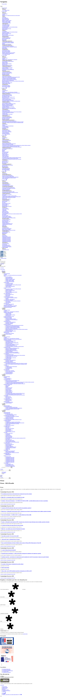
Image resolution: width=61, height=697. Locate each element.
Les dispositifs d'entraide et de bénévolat (7, 100)
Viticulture (4, 123)
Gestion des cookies (5, 687)
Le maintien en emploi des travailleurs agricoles (8, 78)
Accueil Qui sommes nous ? (6, 200)
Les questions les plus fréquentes (6, 246)
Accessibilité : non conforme (6, 690)
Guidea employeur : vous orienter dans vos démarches (9, 92)
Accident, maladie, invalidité (6, 83)
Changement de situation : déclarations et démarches (9, 46)
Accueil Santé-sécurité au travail (6, 116)
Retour (5, 9)
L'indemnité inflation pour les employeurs (11, 350)
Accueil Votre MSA (5, 182)
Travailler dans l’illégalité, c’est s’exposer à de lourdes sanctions (15, 346)
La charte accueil (4, 244)
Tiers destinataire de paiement (6, 164)
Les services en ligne (5, 141)
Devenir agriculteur (5, 62)
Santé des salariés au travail (9, 354)
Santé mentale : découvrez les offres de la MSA (8, 217)
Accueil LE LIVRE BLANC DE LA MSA (8, 191)
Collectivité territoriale (5, 139)
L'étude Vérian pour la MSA (10, 417)
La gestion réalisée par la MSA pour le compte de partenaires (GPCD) (12, 213)
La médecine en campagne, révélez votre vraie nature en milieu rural (15, 383)
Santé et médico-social (9, 437)
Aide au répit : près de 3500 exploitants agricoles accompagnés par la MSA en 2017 (16, 570)
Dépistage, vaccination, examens (6, 20)
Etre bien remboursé (8, 276)
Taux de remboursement (5, 18)
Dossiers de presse (8, 456)
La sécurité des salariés (5, 127)
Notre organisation (8, 429)
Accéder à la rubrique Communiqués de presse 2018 (7, 574)
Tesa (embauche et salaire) (6, 96)
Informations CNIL (5, 232)
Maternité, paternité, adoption (6, 21)
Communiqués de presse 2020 (10, 460)
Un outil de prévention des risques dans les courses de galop (12, 525)
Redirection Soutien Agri (5, 81)
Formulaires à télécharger (5, 222)
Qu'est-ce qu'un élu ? (5, 178)
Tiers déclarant (6, 395)
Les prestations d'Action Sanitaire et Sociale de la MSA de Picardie (11, 157)
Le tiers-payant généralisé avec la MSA (7, 144)
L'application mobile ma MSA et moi (7, 223)
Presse (4, 234)
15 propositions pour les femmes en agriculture (8, 188)
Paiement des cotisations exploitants (7, 68)
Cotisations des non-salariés (6, 66)
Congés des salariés (8, 358)
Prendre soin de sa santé (5, 19)
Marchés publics (4, 233)
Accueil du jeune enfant (5, 26)
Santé (3, 16)
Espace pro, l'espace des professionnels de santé (9, 143)
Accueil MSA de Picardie (5, 10)
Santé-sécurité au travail (6, 71)
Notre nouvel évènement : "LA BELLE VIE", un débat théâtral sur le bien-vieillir (16, 514)
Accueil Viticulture (4, 124)
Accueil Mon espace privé (6, 50)
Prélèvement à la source (9, 343)
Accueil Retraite (4, 31)
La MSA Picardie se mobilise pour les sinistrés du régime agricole (11, 196)
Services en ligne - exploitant (10, 333)
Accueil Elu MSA (4, 173)
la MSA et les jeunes (5, 211)
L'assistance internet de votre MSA (7, 224)
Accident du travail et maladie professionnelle (8, 98)
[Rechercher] (12, 467)
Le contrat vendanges (5, 126)
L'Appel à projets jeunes (9, 391)
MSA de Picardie (4, 201)
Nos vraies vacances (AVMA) (6, 216)
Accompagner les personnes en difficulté (8, 42)
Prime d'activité (4, 39)
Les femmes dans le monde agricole (7, 186)
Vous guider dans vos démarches (7, 45)
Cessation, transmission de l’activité (7, 65)
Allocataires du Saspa (9, 292)
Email (1, 621)
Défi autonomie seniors (9, 387)
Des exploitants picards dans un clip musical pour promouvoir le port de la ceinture (16, 493)
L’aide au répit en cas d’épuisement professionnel (9, 77)
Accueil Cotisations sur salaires (6, 102)
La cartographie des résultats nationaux (7, 185)
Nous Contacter (5, 242)
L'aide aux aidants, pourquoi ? (10, 425)
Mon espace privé (5, 49)
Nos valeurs (3, 202)
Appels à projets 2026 (5, 156)
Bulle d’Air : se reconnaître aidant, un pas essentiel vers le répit (12, 497)
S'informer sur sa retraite (5, 32)
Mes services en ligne (5, 162)
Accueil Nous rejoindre (5, 227)
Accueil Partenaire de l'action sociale (7, 148)
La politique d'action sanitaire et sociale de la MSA (9, 195)
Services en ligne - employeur (10, 370)
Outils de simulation (8, 445)
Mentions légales (4, 686)
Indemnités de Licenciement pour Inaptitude (8, 107)
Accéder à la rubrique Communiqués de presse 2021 (7, 546)
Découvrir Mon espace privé (6, 221)
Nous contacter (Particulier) (6, 51)
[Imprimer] (1, 476)
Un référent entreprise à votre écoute (7, 114)
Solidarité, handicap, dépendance (8, 296)
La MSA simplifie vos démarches (10, 441)
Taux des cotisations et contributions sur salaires (9, 103)
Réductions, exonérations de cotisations (7, 104)
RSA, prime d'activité (7, 293)
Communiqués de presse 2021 (6, 239)
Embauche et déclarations (6, 93)
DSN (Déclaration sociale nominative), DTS (12, 342)
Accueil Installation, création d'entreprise (8, 61)
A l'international (4, 210)
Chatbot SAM (4, 225)
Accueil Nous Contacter (5, 243)
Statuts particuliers (4, 48)
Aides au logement (4, 29)
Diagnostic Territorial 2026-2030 (6, 206)
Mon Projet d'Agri (4, 64)
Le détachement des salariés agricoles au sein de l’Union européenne (11, 111)
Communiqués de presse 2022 (6, 238)
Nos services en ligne (5, 218)
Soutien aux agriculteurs (6, 75)
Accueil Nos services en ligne (6, 219)
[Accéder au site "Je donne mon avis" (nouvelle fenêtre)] (7, 662)
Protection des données (5, 689)
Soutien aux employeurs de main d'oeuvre (10, 362)
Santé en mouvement (5, 567)
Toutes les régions (4, 688)
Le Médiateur (4, 691)
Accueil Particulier (4, 13)
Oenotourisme (4, 128)
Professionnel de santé (7, 379)
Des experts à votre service (6, 73)
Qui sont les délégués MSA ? (6, 174)
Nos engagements (4, 205)
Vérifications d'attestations (6, 133)
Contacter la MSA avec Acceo (6, 245)
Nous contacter (4, 149)
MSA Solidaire (4, 214)
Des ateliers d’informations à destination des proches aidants (12, 564)
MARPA (7, 386)
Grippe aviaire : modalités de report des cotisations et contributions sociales (12, 122)
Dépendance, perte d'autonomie (6, 44)
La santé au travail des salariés (6, 22)
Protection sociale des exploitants (6, 63)
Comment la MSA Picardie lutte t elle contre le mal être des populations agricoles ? (16, 507)
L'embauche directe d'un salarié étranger (11, 366)
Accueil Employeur (5, 90)
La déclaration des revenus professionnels (8, 69)
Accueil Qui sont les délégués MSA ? (7, 175)
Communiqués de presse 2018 (6, 240)
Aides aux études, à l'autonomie (6, 28)
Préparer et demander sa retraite (6, 33)
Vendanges (7, 365)
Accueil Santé (4, 17)
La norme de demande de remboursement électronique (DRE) (11, 146)
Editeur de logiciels (5, 167)
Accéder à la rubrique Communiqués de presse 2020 (7, 560)
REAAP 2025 (8, 421)
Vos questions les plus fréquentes (6, 228)
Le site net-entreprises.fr (5, 132)
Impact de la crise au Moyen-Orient (7, 82)
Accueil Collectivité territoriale (6, 140)
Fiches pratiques (4, 47)
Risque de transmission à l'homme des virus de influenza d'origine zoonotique (17, 329)
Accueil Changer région (5, 249)
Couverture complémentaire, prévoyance (8, 112)
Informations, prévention (5, 74)
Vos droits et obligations (5, 106)
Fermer (4, 272)
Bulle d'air (3, 150)
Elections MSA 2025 (5, 183)
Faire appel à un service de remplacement (8, 80)
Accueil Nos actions (5, 208)
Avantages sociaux (4, 113)
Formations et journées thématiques (7, 72)
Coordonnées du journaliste (4, 613)
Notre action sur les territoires (6, 203)
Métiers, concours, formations (6, 229)
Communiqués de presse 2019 (6, 241)
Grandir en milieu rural (5, 154)
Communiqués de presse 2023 (6, 237)
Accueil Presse (4, 235)
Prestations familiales (5, 27)
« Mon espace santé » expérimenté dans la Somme (10, 539)
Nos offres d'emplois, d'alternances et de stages (8, 230)
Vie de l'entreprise (5, 109)
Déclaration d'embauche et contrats (7, 95)
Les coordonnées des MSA (9, 464)
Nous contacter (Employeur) (6, 134)
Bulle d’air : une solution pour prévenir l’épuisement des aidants (13, 528)
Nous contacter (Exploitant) (6, 86)
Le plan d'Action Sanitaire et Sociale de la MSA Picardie (10, 158)
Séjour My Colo (4, 198)
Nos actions (4, 207)
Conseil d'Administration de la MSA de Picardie (9, 177)
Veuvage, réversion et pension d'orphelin (8, 35)
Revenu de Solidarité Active (6, 38)
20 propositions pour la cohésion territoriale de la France (10, 192)
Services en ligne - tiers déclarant (6, 131)
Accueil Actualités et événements (6, 194)
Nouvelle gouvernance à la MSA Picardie (8, 176)
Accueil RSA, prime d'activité (6, 37)
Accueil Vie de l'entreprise (6, 110)
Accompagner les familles (5, 25)
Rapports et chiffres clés (5, 204)
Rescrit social (4, 70)
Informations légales (7, 453)
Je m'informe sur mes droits (6, 54)
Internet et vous (8, 449)
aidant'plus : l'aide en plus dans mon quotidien (8, 52)
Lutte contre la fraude (5, 215)
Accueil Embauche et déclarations (7, 94)
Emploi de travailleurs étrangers (6, 99)
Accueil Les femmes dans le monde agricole (8, 187)
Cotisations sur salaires (7, 347)
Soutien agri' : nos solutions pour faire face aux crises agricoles (11, 15)
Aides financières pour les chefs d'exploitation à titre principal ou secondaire (12, 121)
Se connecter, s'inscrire (5, 220)
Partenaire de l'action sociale (6, 147)
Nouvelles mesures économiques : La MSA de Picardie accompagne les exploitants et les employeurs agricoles (21, 553)
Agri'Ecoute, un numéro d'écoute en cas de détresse (9, 79)
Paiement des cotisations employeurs (7, 105)
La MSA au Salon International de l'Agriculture (8, 197)
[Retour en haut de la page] (1, 696)
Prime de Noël (4, 40)
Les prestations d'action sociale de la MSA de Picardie (13, 284)
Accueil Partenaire (4, 137)
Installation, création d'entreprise (7, 60)
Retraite (4, 30)
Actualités (3, 14)
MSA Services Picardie (5, 212)
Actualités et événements (6, 193)
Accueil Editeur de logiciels (6, 168)
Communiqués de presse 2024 (6, 236)
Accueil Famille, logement (6, 24)
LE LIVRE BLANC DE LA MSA (7, 190)
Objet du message (3, 604)
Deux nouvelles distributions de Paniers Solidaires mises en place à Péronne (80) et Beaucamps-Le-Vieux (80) (21, 542)
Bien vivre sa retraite (5, 34)
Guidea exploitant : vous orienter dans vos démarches (9, 59)
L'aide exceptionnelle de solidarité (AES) (8, 53)
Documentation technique (5, 169)
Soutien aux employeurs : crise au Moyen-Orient (9, 108)
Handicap (3, 43)
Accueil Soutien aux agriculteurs (6, 76)
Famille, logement (5, 23)
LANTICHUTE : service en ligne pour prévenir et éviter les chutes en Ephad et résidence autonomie (16, 145)
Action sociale (4, 209)
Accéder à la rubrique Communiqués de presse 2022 (7, 532)
